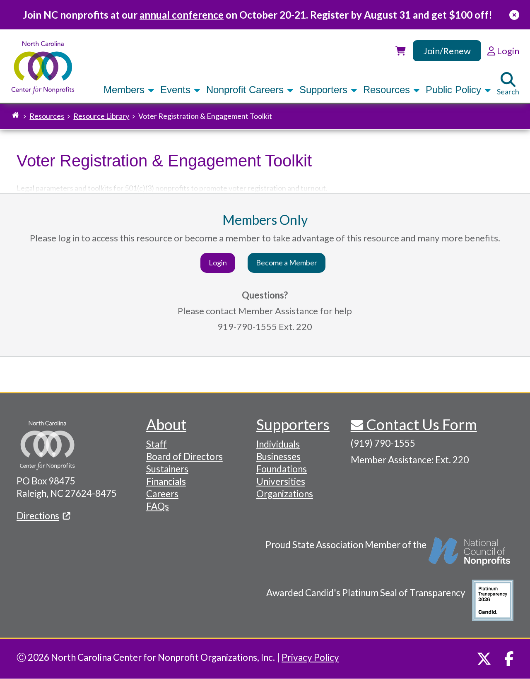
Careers (162, 493)
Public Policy (455, 89)
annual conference (182, 15)
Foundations (281, 468)
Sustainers (167, 468)
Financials (166, 481)
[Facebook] (509, 658)
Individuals (278, 444)
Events (176, 89)
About (166, 424)
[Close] (514, 14)
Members (125, 89)
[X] (484, 658)
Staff (156, 444)
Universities (280, 481)
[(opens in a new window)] (469, 556)
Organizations (284, 493)
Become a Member (286, 262)
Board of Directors (184, 456)
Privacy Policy (310, 657)
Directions (38, 515)
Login (218, 262)
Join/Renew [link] (447, 50)
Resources (388, 89)
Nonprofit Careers (246, 89)
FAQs (157, 506)
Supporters (324, 89)
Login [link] (507, 50)
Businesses (278, 456)
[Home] (43, 67)
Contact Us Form (420, 424)
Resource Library (101, 115)
